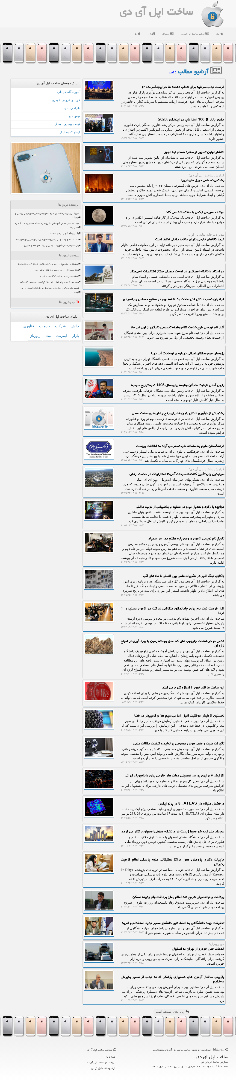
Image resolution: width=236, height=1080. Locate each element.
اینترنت (61, 336)
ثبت (48, 336)
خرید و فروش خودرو (66, 100)
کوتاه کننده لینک (69, 132)
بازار (149, 33)
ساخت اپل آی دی (156, 11)
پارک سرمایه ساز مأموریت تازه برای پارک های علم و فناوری (51, 245)
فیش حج (74, 116)
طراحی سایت (71, 108)
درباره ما (110, 1056)
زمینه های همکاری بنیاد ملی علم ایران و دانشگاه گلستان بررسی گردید (49, 290)
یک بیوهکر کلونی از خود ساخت (64, 233)
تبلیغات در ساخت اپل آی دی (101, 1062)
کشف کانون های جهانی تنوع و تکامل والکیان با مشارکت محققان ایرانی (47, 264)
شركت (60, 326)
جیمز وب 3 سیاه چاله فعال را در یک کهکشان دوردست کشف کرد (49, 282)
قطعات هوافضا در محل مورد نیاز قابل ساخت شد (57, 270)
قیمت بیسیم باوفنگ (67, 124)
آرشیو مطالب (194, 71)
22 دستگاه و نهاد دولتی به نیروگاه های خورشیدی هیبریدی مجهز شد (47, 239)
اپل (136, 33)
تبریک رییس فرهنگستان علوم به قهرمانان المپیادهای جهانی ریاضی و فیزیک (47, 215)
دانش (75, 326)
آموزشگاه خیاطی (68, 92)
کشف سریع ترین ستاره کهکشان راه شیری (59, 276)
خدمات (166, 33)
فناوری (28, 326)
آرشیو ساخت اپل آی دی (193, 33)
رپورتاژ (35, 336)
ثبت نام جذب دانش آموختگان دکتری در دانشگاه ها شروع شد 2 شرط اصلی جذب (47, 225)
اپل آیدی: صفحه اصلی (170, 1011)
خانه (218, 33)
